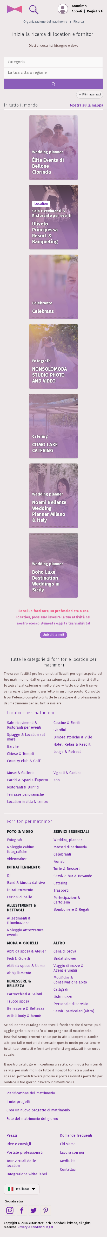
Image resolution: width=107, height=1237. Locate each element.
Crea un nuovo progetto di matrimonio (38, 1110)
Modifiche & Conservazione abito (70, 979)
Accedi (77, 11)
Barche (13, 746)
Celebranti (62, 854)
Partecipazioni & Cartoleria (67, 900)
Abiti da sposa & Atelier (26, 951)
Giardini (60, 730)
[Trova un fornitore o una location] (32, 8)
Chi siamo (68, 1144)
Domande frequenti (76, 1135)
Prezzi (11, 1135)
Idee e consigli (18, 1144)
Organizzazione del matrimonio (45, 21)
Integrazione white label (26, 1174)
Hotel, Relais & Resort (72, 744)
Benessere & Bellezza (25, 1008)
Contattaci (68, 1169)
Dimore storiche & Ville (73, 737)
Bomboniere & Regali (71, 909)
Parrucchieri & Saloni (24, 994)
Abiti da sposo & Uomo (26, 966)
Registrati (95, 11)
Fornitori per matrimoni (30, 821)
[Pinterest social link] (46, 1210)
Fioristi (59, 861)
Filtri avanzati (91, 94)
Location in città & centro (27, 802)
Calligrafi (61, 989)
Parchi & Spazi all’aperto (27, 780)
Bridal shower (65, 958)
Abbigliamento (19, 973)
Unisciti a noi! (53, 635)
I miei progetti (18, 1102)
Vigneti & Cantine (68, 773)
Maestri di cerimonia (70, 847)
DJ (8, 875)
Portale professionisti (24, 1152)
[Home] (14, 9)
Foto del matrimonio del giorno (32, 1119)
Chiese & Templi (20, 754)
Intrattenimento (20, 890)
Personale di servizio (71, 1004)
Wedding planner (68, 840)
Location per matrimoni (30, 712)
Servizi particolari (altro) (74, 1011)
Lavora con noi (72, 1152)
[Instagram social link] (10, 1210)
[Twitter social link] (34, 1210)
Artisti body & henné (24, 1016)
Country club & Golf (23, 761)
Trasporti (61, 890)
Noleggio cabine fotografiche (20, 849)
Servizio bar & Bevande (73, 876)
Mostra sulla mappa (86, 105)
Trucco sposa (18, 1001)
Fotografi (14, 840)
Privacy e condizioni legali (36, 1227)
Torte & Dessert (67, 869)
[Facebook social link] (22, 1210)
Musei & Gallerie (21, 773)
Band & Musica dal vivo (26, 883)
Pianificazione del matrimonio (30, 1093)
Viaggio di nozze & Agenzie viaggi (69, 968)
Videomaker (17, 859)
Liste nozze (63, 997)
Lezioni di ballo (19, 897)
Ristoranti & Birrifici (23, 787)
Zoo (57, 780)
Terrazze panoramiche (25, 794)
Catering (60, 883)
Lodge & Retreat (67, 752)
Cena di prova (65, 951)
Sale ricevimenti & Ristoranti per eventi (24, 725)
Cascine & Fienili (67, 723)
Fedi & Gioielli (18, 958)
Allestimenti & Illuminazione (19, 920)
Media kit (67, 1161)
